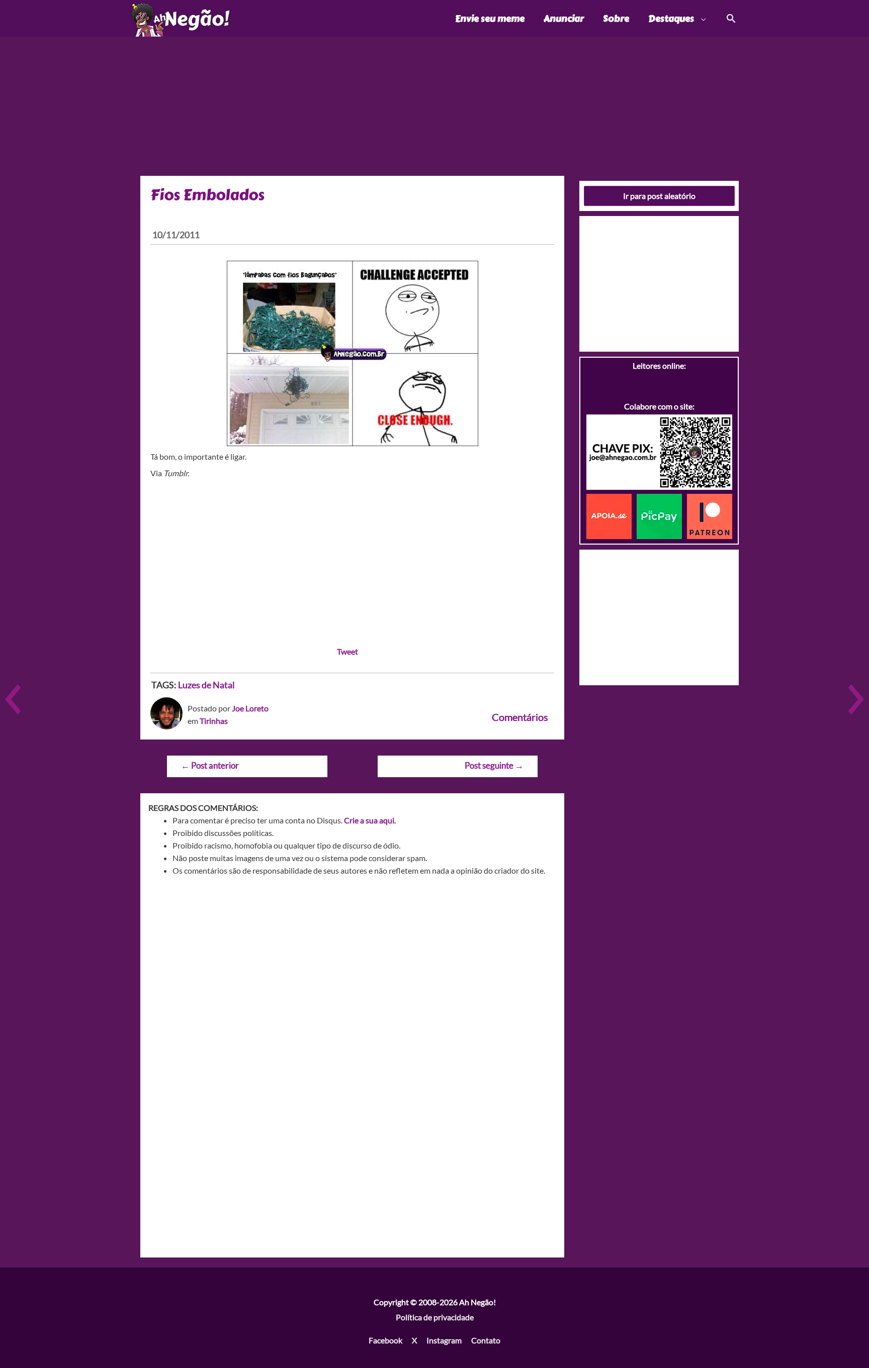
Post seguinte (494, 765)
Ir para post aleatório (659, 195)
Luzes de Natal (206, 684)
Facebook (385, 1340)
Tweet (347, 651)
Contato (485, 1340)
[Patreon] (709, 515)
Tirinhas (214, 720)
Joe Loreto (250, 708)
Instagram (444, 1340)
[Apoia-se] (611, 515)
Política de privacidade (435, 1317)
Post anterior (210, 765)
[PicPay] (662, 515)
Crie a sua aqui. (370, 820)
